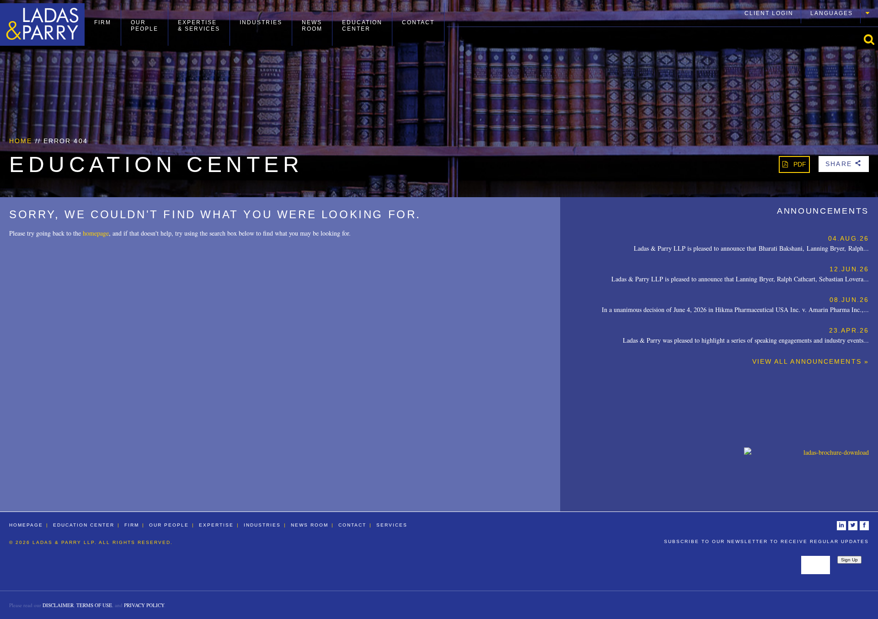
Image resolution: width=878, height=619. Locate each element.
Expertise (216, 524)
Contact (418, 22)
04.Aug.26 (848, 238)
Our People (144, 25)
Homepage (26, 524)
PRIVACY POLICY (144, 605)
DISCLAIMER (58, 605)
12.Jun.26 (849, 269)
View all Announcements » (810, 361)
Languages (831, 13)
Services (391, 524)
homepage (96, 233)
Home (20, 141)
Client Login (768, 13)
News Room (312, 25)
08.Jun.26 (849, 299)
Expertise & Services (199, 25)
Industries (261, 22)
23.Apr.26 (849, 330)
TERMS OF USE (94, 605)
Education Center (362, 25)
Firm (102, 22)
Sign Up (849, 559)
